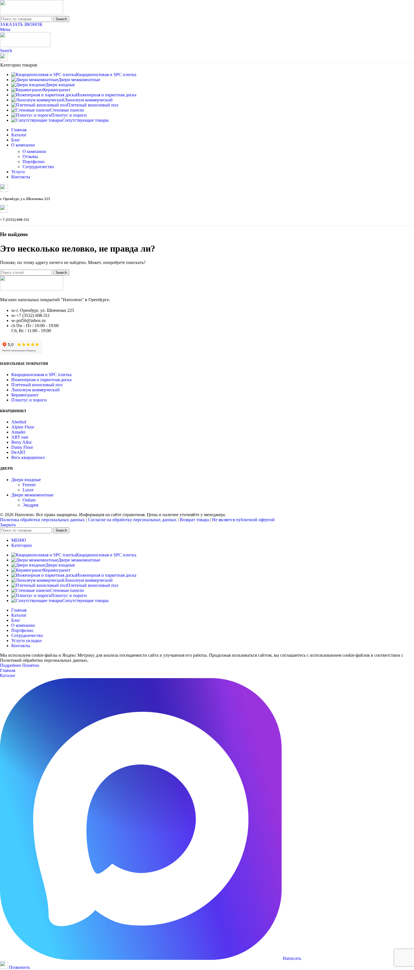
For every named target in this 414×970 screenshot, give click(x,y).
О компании (34, 151)
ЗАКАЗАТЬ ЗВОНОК (21, 24)
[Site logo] (31, 13)
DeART (18, 452)
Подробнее (11, 665)
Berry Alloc (21, 442)
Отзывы (30, 156)
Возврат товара (194, 519)
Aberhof (18, 421)
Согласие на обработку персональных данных (132, 519)
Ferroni (29, 484)
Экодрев (31, 505)
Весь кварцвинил (28, 457)
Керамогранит (25, 394)
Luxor (28, 489)
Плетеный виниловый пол (37, 384)
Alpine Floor (22, 427)
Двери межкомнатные (32, 494)
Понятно (30, 665)
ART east (19, 437)
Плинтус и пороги (29, 400)
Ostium (29, 500)
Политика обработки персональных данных (42, 519)
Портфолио (33, 161)
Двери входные (26, 479)
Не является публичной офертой (243, 519)
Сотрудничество (38, 166)
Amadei (18, 432)
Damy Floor (22, 447)
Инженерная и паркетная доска (41, 379)
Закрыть (8, 524)
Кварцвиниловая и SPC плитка (41, 374)
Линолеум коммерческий (35, 389)
